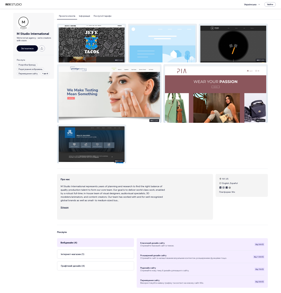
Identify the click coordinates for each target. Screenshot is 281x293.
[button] (91, 43)
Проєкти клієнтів (67, 16)
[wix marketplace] (13, 4)
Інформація (84, 16)
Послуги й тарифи (102, 16)
